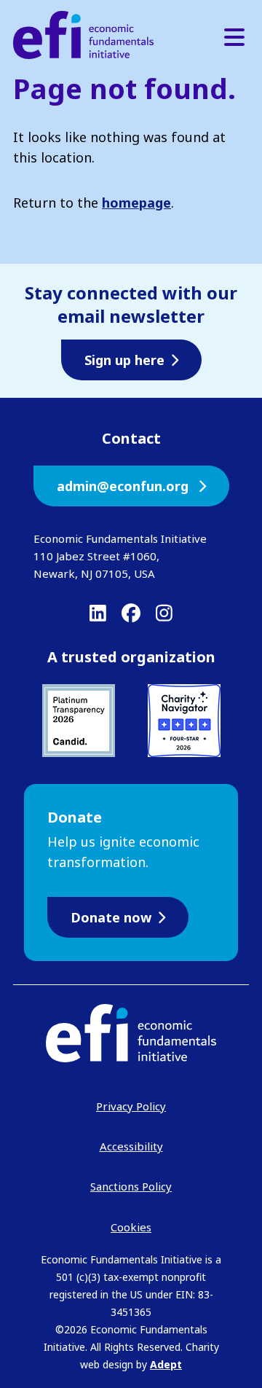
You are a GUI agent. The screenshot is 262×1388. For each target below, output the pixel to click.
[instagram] (164, 613)
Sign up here (124, 360)
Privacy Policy (131, 1106)
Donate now (111, 917)
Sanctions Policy (131, 1186)
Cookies (131, 1227)
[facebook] (131, 613)
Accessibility (131, 1146)
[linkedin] (98, 613)
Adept (166, 1364)
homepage (136, 202)
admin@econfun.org (124, 486)
